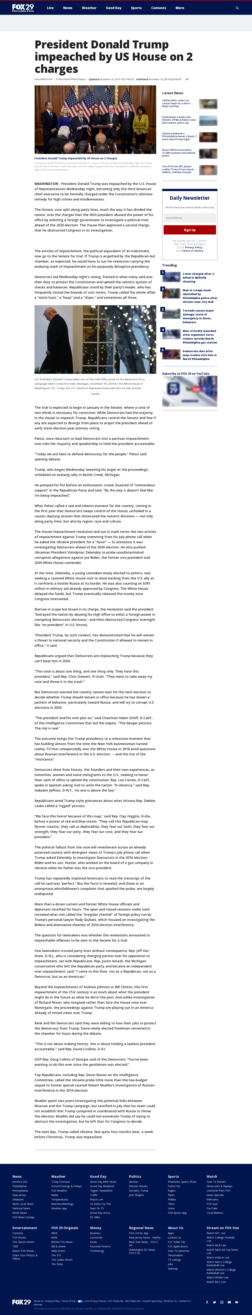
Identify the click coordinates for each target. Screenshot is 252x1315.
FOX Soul (212, 1204)
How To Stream (216, 1181)
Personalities (175, 1255)
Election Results (138, 1186)
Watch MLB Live (216, 1245)
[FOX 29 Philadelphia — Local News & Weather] (24, 8)
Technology (97, 1251)
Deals (93, 1242)
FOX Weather (59, 1190)
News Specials (215, 1195)
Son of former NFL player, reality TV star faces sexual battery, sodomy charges (178, 169)
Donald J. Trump (138, 1190)
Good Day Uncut (100, 1212)
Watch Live (96, 1199)
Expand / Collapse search (237, 8)
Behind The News (62, 1242)
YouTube (212, 1208)
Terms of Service (192, 250)
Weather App (59, 1208)
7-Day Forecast (60, 1181)
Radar (54, 1195)
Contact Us (174, 1237)
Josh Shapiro (136, 1195)
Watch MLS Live (216, 1282)
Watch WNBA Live (217, 1277)
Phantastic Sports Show (182, 1181)
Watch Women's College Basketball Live (221, 1271)
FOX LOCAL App (138, 1233)
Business (95, 1233)
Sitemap (173, 1268)
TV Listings (174, 1259)
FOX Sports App (177, 1212)
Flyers (171, 1195)
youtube (229, 1302)
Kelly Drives (58, 1251)
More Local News (23, 1204)
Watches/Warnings (62, 1204)
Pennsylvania (20, 1190)
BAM (54, 1237)
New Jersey (19, 1195)
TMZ (15, 1246)
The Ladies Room (62, 1259)
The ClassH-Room (23, 1242)
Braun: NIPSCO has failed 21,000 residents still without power (178, 152)
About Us (175, 1228)
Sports (173, 1176)
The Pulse (57, 1264)
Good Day (98, 1176)
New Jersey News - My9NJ (144, 1237)
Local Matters (215, 1212)
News (17, 1176)
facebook (207, 1302)
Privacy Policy (193, 247)
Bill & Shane (58, 1246)
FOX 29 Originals (64, 1228)
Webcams (212, 1199)
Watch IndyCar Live (218, 1257)
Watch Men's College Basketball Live (219, 1263)
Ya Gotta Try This (100, 1204)
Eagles (172, 1190)
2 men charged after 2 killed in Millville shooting (198, 277)
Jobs (170, 1264)
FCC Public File (176, 1242)
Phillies (172, 1199)
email (237, 1302)
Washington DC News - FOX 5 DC (143, 1251)
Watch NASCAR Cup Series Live (222, 1251)
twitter (215, 1302)
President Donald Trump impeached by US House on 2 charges (75, 158)
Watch (212, 1176)
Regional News (141, 1228)
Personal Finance (100, 1246)
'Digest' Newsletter (101, 1190)
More (180, 8)
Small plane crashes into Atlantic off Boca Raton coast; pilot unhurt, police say (179, 119)
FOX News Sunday (23, 1217)
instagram (222, 1302)
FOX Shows (19, 1237)
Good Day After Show (103, 1181)
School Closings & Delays (66, 1186)
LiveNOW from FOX (218, 1190)
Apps (171, 1233)
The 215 (56, 1255)
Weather (58, 1176)
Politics (135, 1176)
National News (21, 1208)
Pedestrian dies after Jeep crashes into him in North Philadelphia (200, 355)
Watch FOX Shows (23, 1251)
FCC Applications (178, 1246)
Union (171, 1208)
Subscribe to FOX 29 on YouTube (185, 374)
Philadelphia (19, 1186)
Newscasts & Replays (219, 1186)
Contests (17, 1233)
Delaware (18, 1199)
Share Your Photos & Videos (25, 1256)
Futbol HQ (174, 1186)
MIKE (54, 1233)
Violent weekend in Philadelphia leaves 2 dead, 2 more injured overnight (179, 136)
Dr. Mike (95, 1217)
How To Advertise (178, 1251)
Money (95, 1228)
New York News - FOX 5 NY (143, 1243)
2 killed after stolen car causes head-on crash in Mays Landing (176, 103)
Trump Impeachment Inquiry (70, 79)
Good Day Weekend (102, 1186)
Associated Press (43, 79)
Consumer (96, 1237)
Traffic (94, 1195)
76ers (171, 1204)
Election (133, 1181)
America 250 (19, 1181)
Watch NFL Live (216, 1233)
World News (19, 1212)
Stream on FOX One (223, 1228)
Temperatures (59, 1199)
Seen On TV (97, 1208)
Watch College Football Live (220, 1239)
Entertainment (24, 1228)
